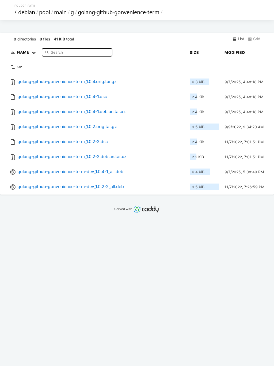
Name (24, 52)
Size (194, 52)
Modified (234, 52)
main (60, 12)
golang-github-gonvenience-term (118, 12)
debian (26, 12)
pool (44, 12)
